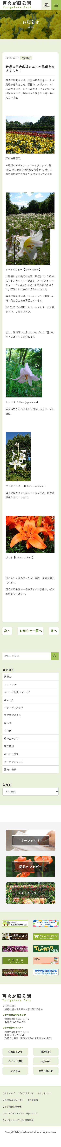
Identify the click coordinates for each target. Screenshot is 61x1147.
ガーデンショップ (13, 761)
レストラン (10, 684)
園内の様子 (10, 769)
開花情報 (26, 57)
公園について (15, 1051)
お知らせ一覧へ (30, 630)
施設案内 (46, 1051)
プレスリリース (26, 1093)
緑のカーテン (11, 738)
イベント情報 (11, 754)
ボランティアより (13, 707)
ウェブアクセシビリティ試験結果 (17, 1120)
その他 (7, 730)
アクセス (15, 1070)
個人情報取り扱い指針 (13, 1099)
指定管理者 (32, 1099)
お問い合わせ (45, 1070)
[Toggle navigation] (56, 5)
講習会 (7, 676)
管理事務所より (12, 715)
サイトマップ (8, 1093)
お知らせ (46, 1061)
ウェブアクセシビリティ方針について (20, 1113)
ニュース (9, 699)
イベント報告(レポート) (17, 692)
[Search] (55, 656)
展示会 (7, 723)
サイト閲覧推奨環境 (11, 1106)
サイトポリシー (44, 1093)
